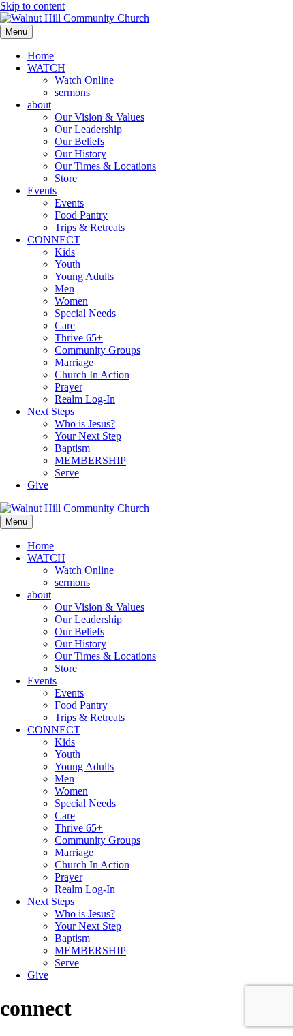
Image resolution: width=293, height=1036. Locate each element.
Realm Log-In (85, 399)
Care (65, 325)
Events (42, 190)
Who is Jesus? (85, 423)
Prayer (68, 387)
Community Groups (97, 350)
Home (40, 55)
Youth (67, 264)
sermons (72, 92)
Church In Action (92, 374)
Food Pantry (81, 215)
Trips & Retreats (90, 227)
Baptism (72, 448)
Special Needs (85, 313)
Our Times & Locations (105, 166)
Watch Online (84, 80)
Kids (65, 252)
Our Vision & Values (99, 117)
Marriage (74, 362)
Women (71, 301)
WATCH (46, 68)
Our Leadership (88, 129)
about (39, 104)
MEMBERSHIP (90, 460)
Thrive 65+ (79, 338)
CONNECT (53, 239)
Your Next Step (88, 436)
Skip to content (32, 6)
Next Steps (50, 411)
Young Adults (84, 276)
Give (37, 485)
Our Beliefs (79, 141)
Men (64, 288)
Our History (80, 153)
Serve (67, 472)
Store (66, 178)
